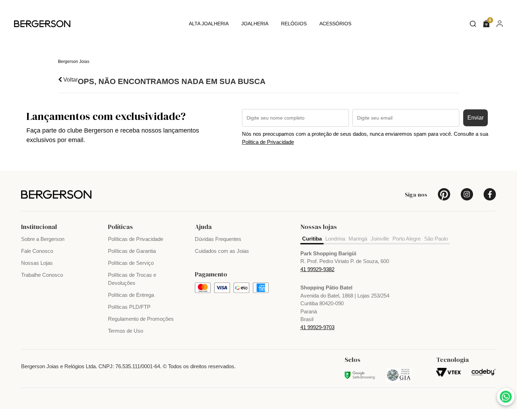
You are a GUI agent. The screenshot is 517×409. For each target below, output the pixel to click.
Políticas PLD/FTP (129, 307)
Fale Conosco (37, 251)
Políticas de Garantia (132, 251)
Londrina (335, 239)
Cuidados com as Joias (222, 251)
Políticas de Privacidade (135, 239)
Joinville (380, 239)
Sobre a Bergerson (42, 239)
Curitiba (312, 239)
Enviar (475, 118)
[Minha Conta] (500, 23)
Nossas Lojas (37, 263)
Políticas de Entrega (131, 295)
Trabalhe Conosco (42, 275)
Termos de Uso (125, 331)
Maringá (358, 239)
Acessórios (335, 23)
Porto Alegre (406, 239)
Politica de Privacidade (268, 142)
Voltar (70, 80)
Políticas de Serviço (131, 263)
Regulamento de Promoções (141, 319)
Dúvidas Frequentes (218, 239)
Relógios (294, 23)
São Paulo (436, 239)
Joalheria (254, 23)
